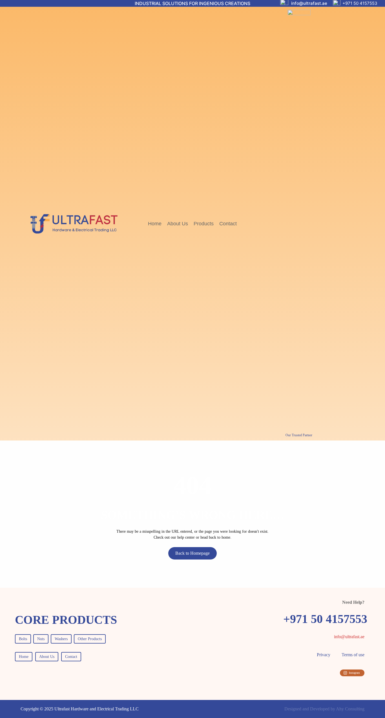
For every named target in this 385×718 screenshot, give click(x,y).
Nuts (41, 639)
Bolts (23, 639)
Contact (71, 657)
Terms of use (353, 654)
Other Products (90, 639)
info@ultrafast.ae (309, 3)
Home (23, 657)
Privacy (323, 654)
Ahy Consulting (350, 708)
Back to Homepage (192, 553)
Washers (61, 639)
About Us (46, 657)
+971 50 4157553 (359, 3)
